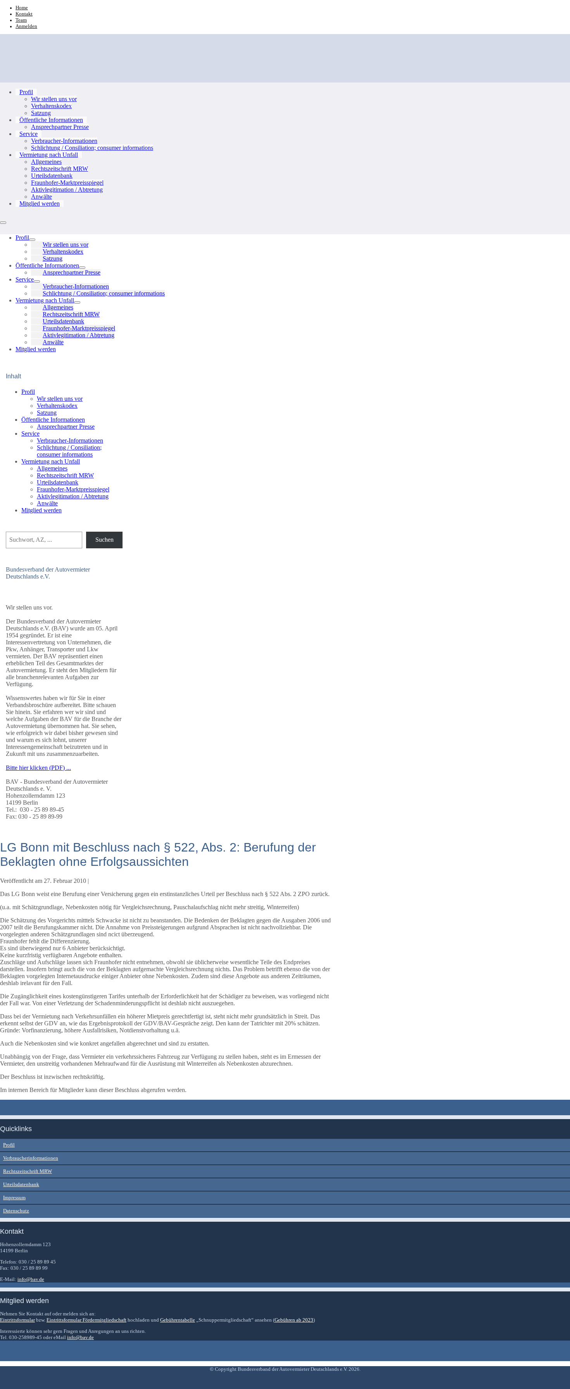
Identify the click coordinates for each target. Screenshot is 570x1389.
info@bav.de (30, 1279)
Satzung (41, 113)
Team (21, 20)
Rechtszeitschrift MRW (59, 168)
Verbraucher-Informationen (64, 140)
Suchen (104, 539)
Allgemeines (46, 161)
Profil (26, 92)
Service (28, 133)
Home (22, 7)
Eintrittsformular (17, 1320)
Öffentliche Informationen (51, 120)
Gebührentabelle (177, 1320)
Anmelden (26, 26)
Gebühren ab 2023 (294, 1320)
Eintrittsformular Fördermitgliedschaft (86, 1320)
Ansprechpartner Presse (60, 127)
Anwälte (41, 196)
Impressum (14, 1197)
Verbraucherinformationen (30, 1158)
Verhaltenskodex (51, 106)
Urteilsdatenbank (52, 175)
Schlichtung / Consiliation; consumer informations (92, 147)
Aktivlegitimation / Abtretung (67, 189)
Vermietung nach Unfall (48, 154)
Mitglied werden (39, 203)
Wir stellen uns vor (54, 99)
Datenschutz (16, 1211)
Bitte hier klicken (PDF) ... (38, 767)
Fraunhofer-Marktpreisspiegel (67, 182)
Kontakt (24, 14)
